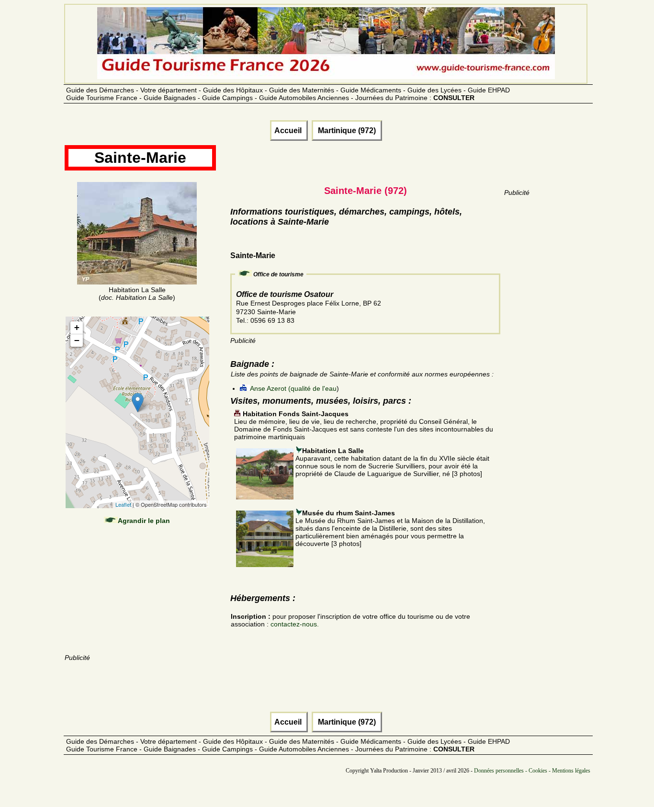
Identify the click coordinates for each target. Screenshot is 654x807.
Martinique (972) (347, 130)
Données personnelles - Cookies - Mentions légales (532, 770)
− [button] (76, 340)
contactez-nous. (295, 624)
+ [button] (76, 327)
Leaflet (123, 504)
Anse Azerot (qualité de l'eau (293, 388)
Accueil (289, 130)
